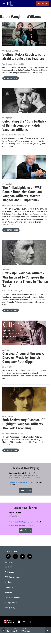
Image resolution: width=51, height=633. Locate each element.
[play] (3, 630)
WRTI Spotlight (7, 118)
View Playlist (25, 490)
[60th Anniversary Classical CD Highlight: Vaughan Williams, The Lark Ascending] (24, 399)
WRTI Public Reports (12, 597)
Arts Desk (5, 270)
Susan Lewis (6, 291)
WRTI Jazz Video (11, 572)
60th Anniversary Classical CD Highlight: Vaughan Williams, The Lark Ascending (23, 424)
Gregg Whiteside (7, 205)
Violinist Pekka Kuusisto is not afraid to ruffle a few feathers (24, 56)
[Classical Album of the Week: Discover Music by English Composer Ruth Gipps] (24, 333)
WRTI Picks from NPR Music (11, 51)
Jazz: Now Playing (25, 508)
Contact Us (9, 587)
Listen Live (9, 567)
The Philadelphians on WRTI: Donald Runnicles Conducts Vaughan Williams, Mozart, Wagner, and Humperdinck (22, 194)
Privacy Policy (10, 608)
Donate (43, 3)
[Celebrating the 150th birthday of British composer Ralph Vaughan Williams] (24, 100)
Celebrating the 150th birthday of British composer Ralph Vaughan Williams (24, 125)
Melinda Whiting (7, 135)
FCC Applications (11, 603)
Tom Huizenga (7, 64)
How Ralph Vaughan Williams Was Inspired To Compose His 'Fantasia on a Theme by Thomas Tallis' (25, 279)
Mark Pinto (5, 433)
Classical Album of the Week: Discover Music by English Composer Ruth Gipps (23, 357)
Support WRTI (10, 592)
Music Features (7, 416)
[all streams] (48, 630)
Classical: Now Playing (25, 468)
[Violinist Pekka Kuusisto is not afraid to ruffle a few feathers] (24, 34)
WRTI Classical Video (12, 577)
